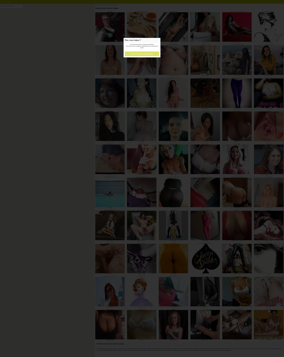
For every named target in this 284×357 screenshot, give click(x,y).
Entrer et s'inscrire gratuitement (142, 54)
